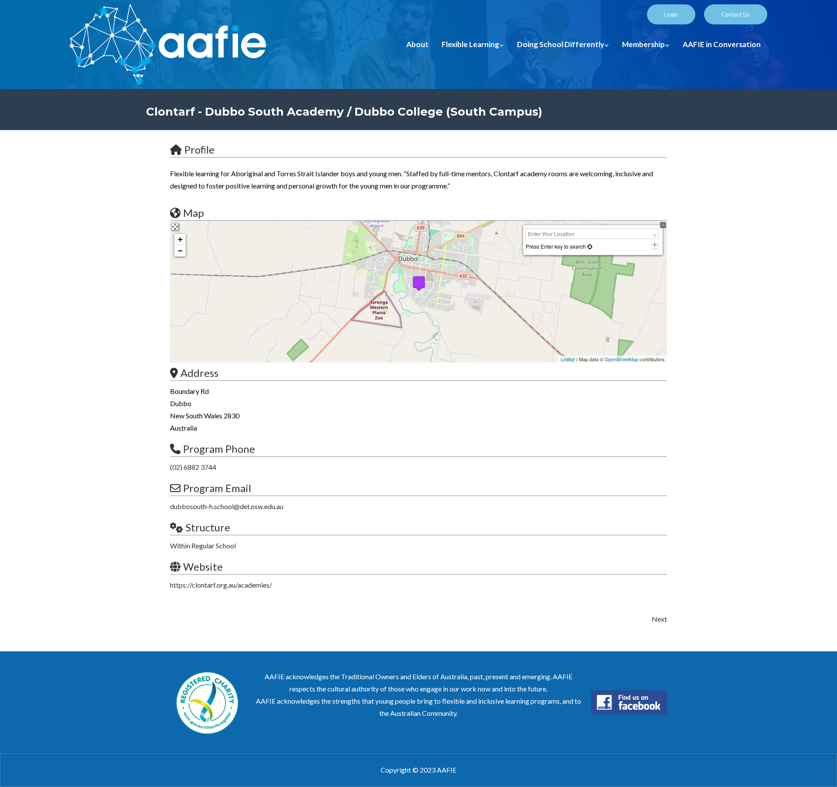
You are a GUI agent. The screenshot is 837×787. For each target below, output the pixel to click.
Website (203, 566)
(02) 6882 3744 (193, 467)
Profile (199, 149)
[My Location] (589, 246)
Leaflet (568, 359)
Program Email (217, 488)
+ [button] (180, 239)
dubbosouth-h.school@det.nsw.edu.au (226, 506)
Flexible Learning (470, 44)
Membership (643, 44)
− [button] (180, 250)
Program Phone (219, 448)
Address (199, 372)
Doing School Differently (560, 44)
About (417, 44)
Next (659, 619)
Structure (208, 527)
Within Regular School (203, 545)
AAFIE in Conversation (722, 44)
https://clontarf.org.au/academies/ (221, 585)
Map (193, 212)
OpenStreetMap (621, 359)
